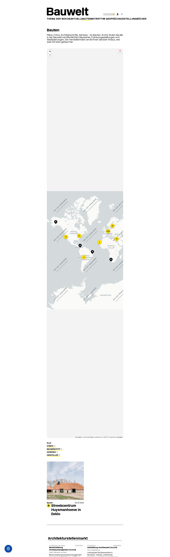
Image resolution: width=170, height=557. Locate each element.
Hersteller (53, 455)
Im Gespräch (110, 19)
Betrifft (96, 19)
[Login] (117, 14)
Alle (49, 443)
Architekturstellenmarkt (68, 538)
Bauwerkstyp (54, 449)
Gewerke (51, 452)
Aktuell (76, 19)
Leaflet (79, 437)
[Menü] (121, 14)
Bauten (86, 19)
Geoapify (120, 437)
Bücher (142, 19)
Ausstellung (128, 19)
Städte (50, 446)
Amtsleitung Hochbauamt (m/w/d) (102, 548)
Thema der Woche (59, 19)
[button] (80, 245)
